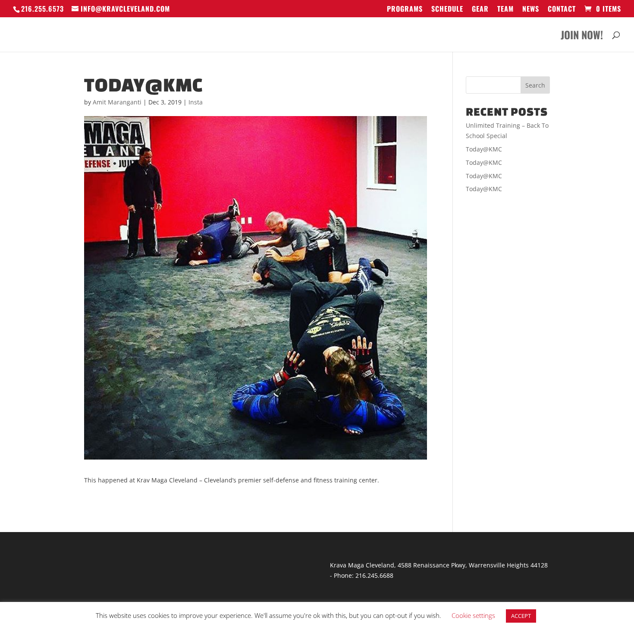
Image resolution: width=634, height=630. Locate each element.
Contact (562, 9)
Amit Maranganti (117, 102)
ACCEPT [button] (521, 616)
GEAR (480, 9)
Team (505, 9)
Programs (405, 9)
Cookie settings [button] (473, 615)
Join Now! (582, 37)
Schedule (447, 9)
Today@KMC (484, 149)
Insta (195, 102)
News (530, 9)
